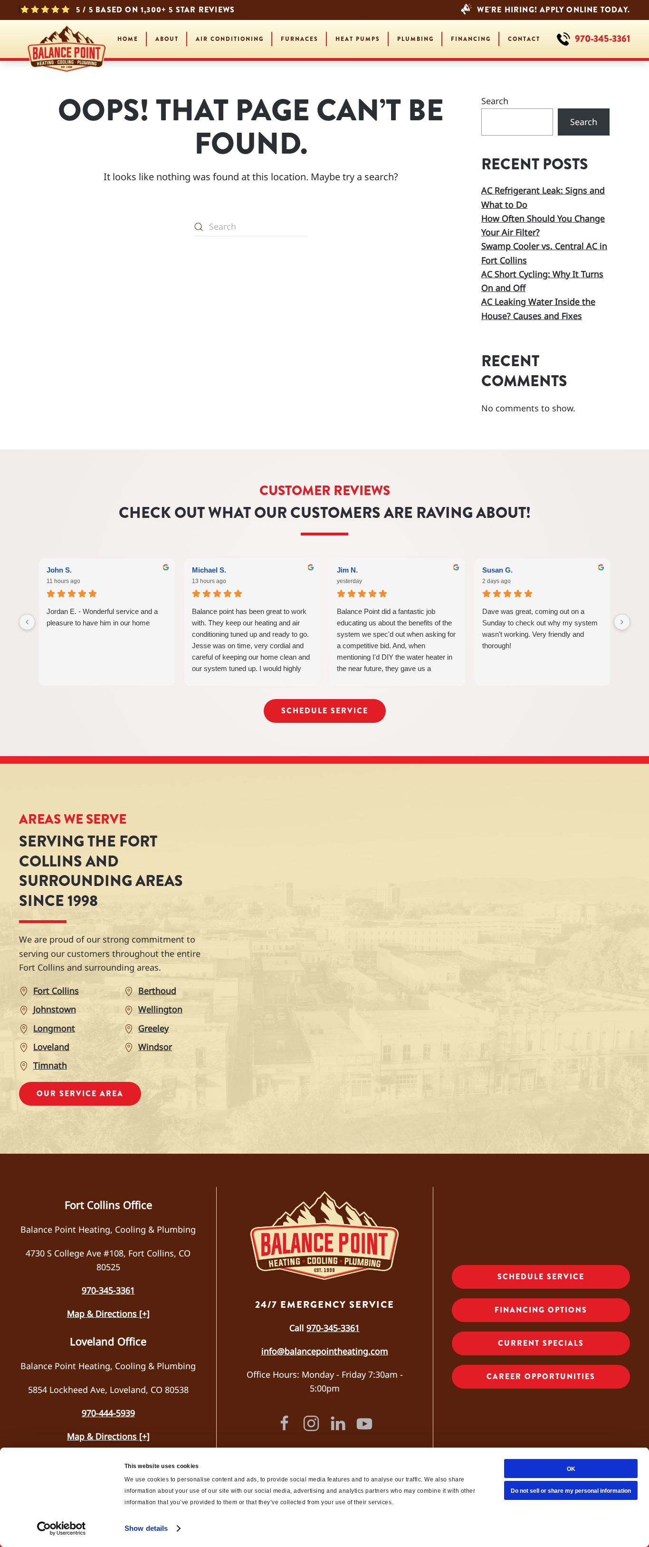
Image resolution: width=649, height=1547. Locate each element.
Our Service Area (80, 1093)
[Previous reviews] (27, 622)
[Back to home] (66, 39)
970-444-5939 (108, 1413)
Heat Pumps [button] (357, 39)
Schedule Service (324, 710)
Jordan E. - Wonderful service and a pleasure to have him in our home (102, 617)
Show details (146, 1528)
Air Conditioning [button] (230, 39)
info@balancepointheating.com (324, 1351)
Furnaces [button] (299, 39)
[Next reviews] (622, 622)
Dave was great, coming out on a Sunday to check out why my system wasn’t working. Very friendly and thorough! (540, 628)
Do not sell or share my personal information (571, 1491)
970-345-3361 (333, 1327)
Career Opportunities (541, 1376)
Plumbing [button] (415, 39)
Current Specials (541, 1343)
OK (571, 1469)
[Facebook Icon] (284, 1422)
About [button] (167, 39)
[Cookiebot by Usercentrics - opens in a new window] (61, 1528)
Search (494, 101)
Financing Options (541, 1309)
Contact (524, 39)
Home (127, 39)
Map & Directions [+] (108, 1313)
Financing (471, 39)
